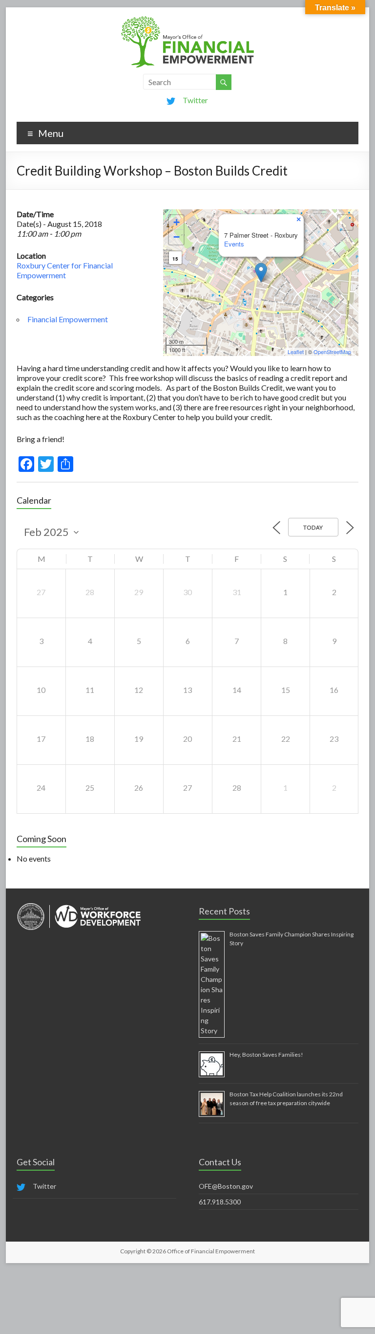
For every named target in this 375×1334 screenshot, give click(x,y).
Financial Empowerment (67, 319)
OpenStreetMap (332, 352)
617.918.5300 (220, 1202)
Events (234, 243)
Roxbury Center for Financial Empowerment (65, 270)
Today (313, 527)
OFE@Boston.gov (226, 1186)
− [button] (176, 237)
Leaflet (296, 352)
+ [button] (176, 222)
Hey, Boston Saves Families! (266, 1054)
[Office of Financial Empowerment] (187, 19)
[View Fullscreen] (345, 222)
